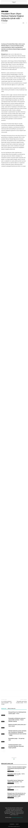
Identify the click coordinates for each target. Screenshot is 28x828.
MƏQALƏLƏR (3, 708)
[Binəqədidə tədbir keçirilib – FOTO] (4, 775)
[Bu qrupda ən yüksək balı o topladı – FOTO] (4, 789)
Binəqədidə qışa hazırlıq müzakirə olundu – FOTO (21, 702)
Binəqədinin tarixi (16, 759)
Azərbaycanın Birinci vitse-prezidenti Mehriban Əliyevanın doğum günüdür (16, 746)
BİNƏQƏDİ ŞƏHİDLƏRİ (22, 758)
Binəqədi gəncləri (13, 758)
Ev (1, 9)
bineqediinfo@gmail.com (17, 817)
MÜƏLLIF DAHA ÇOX (11, 708)
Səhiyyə (14, 761)
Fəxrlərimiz (12, 760)
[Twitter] (5, 693)
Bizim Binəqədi (24, 759)
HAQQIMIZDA (12, 824)
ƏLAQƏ (17, 824)
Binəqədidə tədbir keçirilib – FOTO (16, 774)
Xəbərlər (6, 11)
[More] (11, 693)
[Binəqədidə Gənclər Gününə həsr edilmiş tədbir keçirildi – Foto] (4, 782)
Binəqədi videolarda (7, 759)
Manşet (3, 11)
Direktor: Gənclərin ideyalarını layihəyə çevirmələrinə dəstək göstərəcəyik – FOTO (16, 768)
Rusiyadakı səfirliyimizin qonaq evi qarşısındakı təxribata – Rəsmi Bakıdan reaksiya (16, 720)
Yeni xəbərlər (24, 761)
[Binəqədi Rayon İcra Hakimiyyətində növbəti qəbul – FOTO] (4, 713)
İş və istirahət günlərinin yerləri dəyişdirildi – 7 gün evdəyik (6, 703)
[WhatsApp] (8, 693)
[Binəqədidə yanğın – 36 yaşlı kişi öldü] (4, 740)
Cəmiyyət (3, 715)
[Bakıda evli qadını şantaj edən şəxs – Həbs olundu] (4, 726)
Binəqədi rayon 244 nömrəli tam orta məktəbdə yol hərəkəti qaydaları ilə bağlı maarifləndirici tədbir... (16, 795)
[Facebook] (2, 693)
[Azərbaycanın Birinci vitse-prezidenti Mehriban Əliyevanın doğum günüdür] (4, 746)
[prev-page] (2, 751)
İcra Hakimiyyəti (19, 760)
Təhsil (19, 761)
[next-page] (4, 751)
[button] (2, 6)
